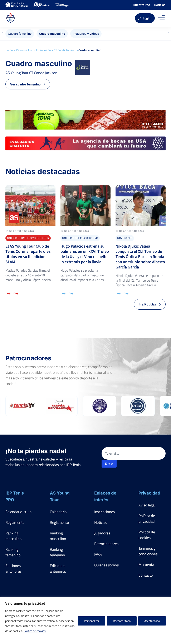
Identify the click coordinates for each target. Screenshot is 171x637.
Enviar (109, 463)
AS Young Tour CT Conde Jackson (55, 50)
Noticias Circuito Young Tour (28, 238)
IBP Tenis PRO (14, 496)
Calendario (58, 512)
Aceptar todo (152, 621)
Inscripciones (104, 512)
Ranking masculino (13, 536)
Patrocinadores (106, 544)
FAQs (98, 554)
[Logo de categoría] (30, 205)
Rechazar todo (122, 621)
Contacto (145, 575)
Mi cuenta (146, 564)
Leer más (12, 293)
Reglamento (15, 522)
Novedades (124, 238)
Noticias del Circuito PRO (80, 238)
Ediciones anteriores (13, 568)
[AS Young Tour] (11, 18)
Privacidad (149, 493)
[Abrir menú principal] (161, 18)
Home (9, 50)
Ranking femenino (13, 552)
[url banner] (85, 120)
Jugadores (102, 533)
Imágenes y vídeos (86, 33)
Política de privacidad (146, 518)
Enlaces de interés (105, 496)
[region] (85, 617)
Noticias (160, 4)
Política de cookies (35, 631)
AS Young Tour (24, 50)
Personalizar (91, 621)
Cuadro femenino (19, 33)
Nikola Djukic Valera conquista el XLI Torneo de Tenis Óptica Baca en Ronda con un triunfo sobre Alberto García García (140, 256)
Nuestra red (141, 4)
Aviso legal (146, 505)
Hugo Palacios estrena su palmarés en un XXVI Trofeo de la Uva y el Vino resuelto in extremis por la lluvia (84, 254)
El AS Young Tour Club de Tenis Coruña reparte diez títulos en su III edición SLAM (27, 254)
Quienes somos (106, 565)
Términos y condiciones (147, 551)
